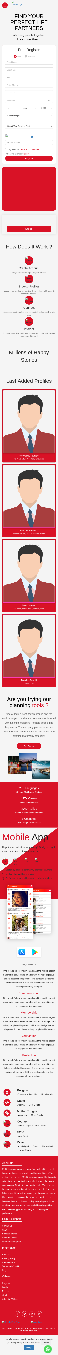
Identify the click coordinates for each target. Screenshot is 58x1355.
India (19, 1125)
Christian (21, 1094)
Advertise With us (10, 1299)
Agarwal (21, 1105)
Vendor (5, 1295)
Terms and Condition (11, 1266)
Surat (35, 1146)
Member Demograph (11, 1241)
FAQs (4, 1230)
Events (5, 1291)
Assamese (22, 1115)
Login (26, 154)
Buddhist (33, 1094)
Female (31, 55)
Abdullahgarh (23, 1146)
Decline (46, 1343)
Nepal (28, 1125)
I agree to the (23, 149)
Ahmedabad (47, 1146)
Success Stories (9, 1233)
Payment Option (9, 1237)
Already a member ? (17, 154)
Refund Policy (8, 1262)
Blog (4, 1270)
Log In (5, 1287)
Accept (29, 1347)
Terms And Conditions (29, 149)
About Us (6, 1254)
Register (29, 158)
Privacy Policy (8, 1258)
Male (19, 55)
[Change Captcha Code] (32, 137)
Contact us (7, 1226)
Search (29, 229)
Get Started (29, 746)
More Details (47, 1094)
